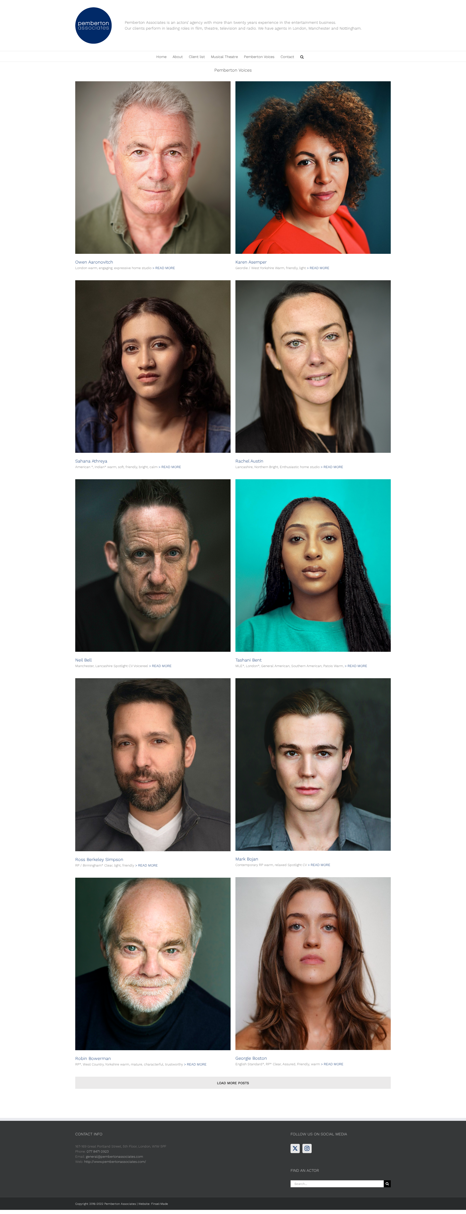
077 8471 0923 (98, 1151)
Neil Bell (83, 659)
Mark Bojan (246, 858)
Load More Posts (233, 1083)
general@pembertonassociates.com (114, 1156)
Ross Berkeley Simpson (99, 859)
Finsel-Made (159, 1204)
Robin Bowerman (93, 1058)
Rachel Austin (249, 460)
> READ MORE (163, 268)
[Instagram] (307, 1148)
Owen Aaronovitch (94, 261)
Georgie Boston (251, 1058)
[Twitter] (295, 1148)
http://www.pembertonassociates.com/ (115, 1162)
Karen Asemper (251, 261)
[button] (302, 56)
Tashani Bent (248, 659)
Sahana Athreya (91, 460)
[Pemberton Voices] (153, 167)
